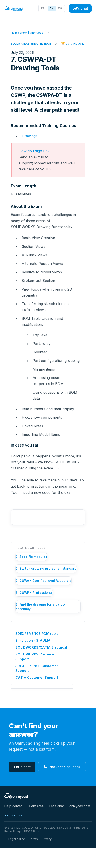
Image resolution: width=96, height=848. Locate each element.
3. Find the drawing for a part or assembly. (41, 606)
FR (43, 8)
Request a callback (65, 767)
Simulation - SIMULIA (32, 640)
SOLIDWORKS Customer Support (35, 656)
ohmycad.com (79, 806)
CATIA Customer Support (36, 677)
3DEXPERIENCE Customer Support (36, 668)
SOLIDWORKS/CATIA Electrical (41, 647)
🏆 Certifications (72, 43)
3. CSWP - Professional (34, 592)
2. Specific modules (31, 557)
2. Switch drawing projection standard (46, 568)
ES (60, 8)
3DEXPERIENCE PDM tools (37, 633)
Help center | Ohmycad (27, 32)
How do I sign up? (34, 151)
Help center (13, 806)
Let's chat (80, 8)
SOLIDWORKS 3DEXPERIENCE (31, 43)
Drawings (30, 136)
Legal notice (16, 839)
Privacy (47, 839)
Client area (36, 806)
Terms (33, 839)
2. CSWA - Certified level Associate (43, 580)
